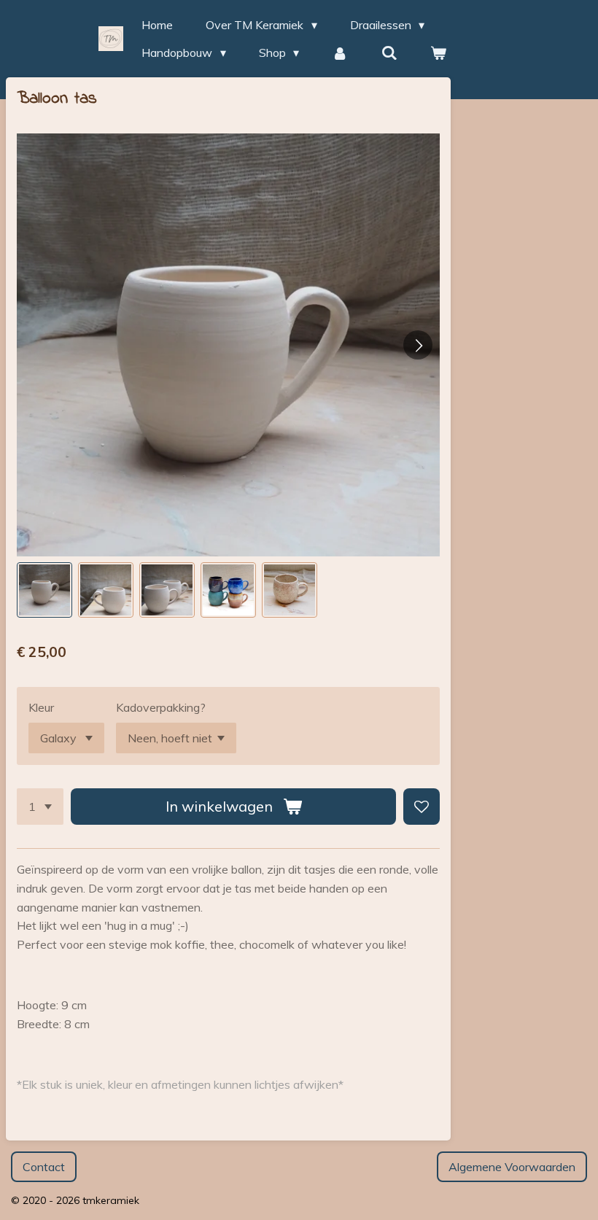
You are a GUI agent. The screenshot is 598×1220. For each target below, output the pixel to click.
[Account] (339, 52)
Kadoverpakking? (161, 707)
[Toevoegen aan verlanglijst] (421, 806)
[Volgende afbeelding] (417, 345)
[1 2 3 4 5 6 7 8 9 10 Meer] (40, 806)
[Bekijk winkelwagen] (438, 52)
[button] (44, 590)
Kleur (41, 707)
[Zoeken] (389, 52)
